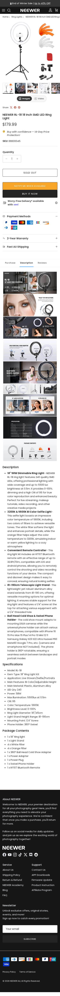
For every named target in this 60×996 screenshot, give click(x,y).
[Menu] (3, 10)
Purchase (10, 262)
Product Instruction (43, 885)
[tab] (24, 98)
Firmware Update (42, 880)
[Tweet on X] (11, 107)
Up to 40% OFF (42, 3)
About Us (8, 869)
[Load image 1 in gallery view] (30, 51)
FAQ (5, 895)
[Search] (10, 10)
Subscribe (30, 939)
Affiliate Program (42, 890)
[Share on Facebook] (15, 107)
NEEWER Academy (13, 885)
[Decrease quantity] (5, 158)
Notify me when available (30, 186)
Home (5, 17)
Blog (5, 890)
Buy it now (30, 193)
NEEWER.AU (15, 981)
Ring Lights (17, 17)
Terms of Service (27, 971)
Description (26, 262)
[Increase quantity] (18, 158)
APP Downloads (41, 875)
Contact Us (38, 869)
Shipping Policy (11, 875)
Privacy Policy (9, 971)
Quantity (8, 152)
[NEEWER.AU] (30, 10)
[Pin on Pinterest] (19, 107)
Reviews (42, 262)
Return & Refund (12, 880)
